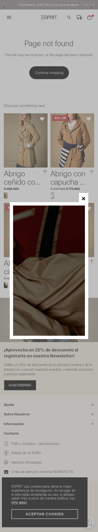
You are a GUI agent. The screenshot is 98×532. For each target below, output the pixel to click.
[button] (83, 197)
